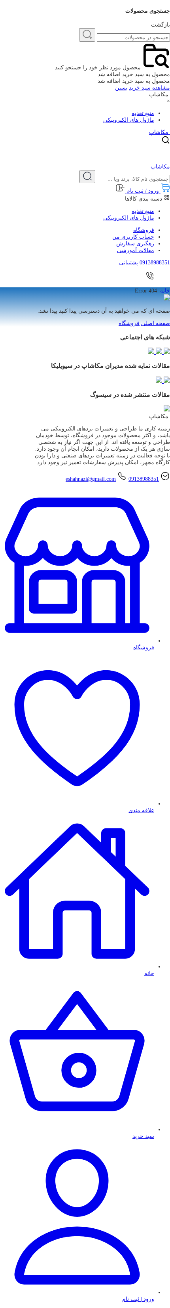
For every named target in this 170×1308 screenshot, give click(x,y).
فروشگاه (143, 230)
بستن (121, 88)
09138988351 (143, 479)
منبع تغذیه (143, 113)
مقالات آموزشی (135, 250)
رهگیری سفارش (135, 244)
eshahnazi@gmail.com (91, 479)
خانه (165, 291)
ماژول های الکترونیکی (128, 120)
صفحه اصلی (155, 323)
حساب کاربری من (133, 237)
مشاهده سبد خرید (149, 88)
